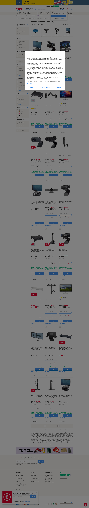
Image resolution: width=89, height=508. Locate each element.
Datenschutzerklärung (31, 83)
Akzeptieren (58, 87)
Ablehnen (31, 87)
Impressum (38, 83)
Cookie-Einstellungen (45, 87)
